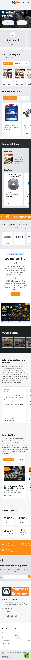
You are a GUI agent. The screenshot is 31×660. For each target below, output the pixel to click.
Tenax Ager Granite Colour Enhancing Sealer (11, 126)
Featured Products (10, 98)
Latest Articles (8, 459)
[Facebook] (4, 616)
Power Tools (18, 63)
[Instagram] (8, 616)
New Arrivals (23, 98)
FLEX (25, 123)
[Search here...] (28, 7)
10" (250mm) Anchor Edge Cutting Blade (12, 193)
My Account (19, 629)
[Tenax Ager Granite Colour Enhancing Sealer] (11, 112)
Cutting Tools (7, 81)
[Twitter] (12, 616)
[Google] (20, 616)
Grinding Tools (20, 81)
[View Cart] (28, 2)
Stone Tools (7, 63)
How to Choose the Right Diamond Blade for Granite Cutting (14, 487)
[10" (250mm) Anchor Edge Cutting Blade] (13, 182)
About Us (5, 629)
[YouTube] (16, 616)
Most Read (19, 459)
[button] (4, 134)
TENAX (4, 123)
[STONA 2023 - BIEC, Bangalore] (7, 342)
